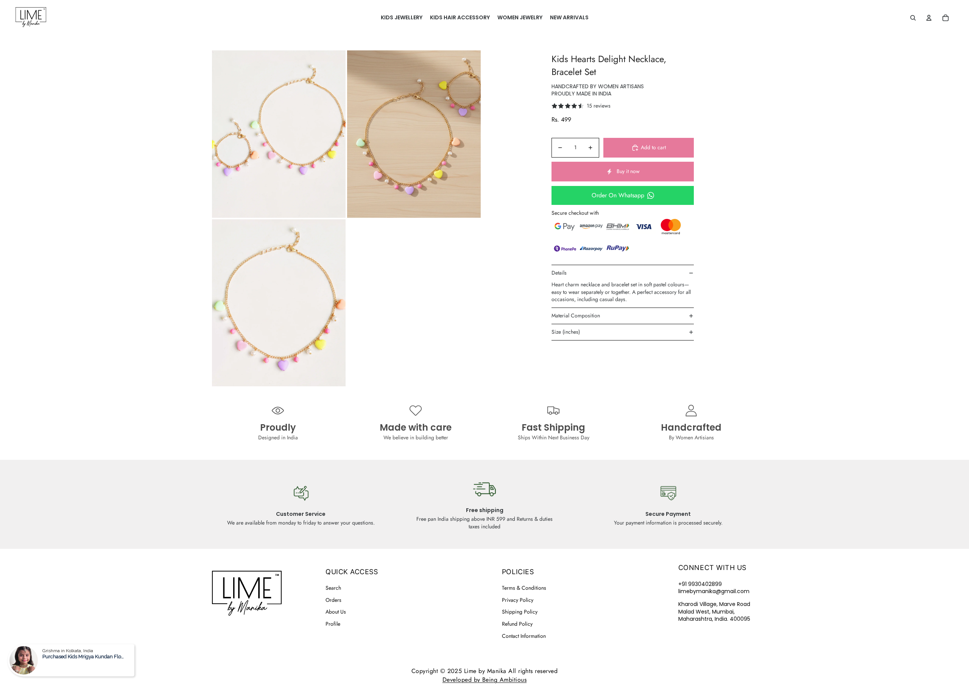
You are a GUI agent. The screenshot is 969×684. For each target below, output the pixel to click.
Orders (333, 600)
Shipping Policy (519, 611)
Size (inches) (565, 332)
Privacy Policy (517, 600)
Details (559, 272)
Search (333, 588)
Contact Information (524, 636)
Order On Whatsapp (618, 195)
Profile (333, 624)
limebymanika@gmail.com (713, 591)
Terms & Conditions (524, 588)
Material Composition (575, 315)
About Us (336, 611)
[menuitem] (401, 17)
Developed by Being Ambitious (484, 679)
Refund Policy (517, 624)
